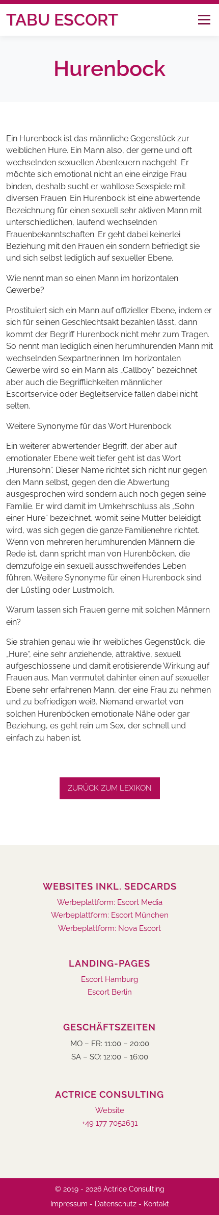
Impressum (69, 1204)
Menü (204, 19)
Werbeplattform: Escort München (110, 915)
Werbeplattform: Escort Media (109, 902)
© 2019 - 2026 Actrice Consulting (110, 1189)
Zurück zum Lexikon (110, 788)
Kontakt (156, 1204)
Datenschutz (115, 1204)
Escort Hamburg (109, 979)
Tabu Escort (62, 19)
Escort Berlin (110, 992)
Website (109, 1111)
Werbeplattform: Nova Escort (109, 928)
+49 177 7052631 (110, 1123)
